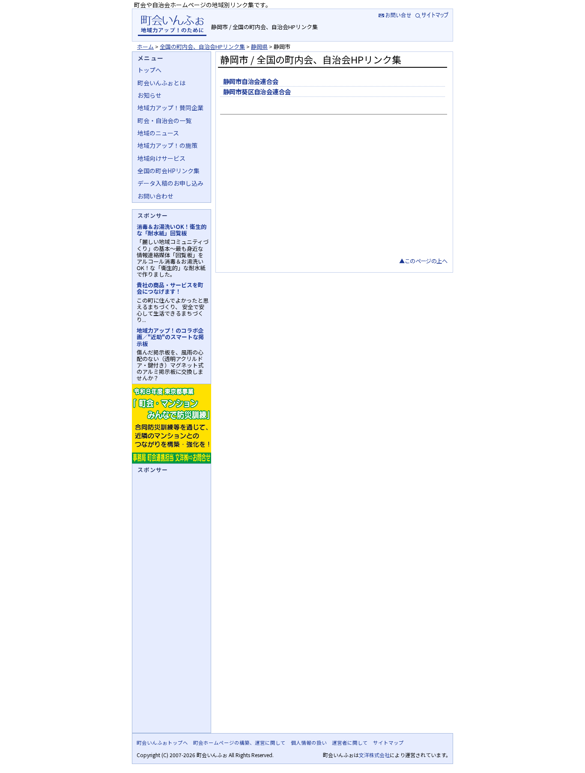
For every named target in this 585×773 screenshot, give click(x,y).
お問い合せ (394, 15)
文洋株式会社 (374, 754)
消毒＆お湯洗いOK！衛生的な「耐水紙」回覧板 (171, 230)
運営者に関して (350, 742)
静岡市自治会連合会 (251, 81)
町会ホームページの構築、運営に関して (239, 742)
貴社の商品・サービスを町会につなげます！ (170, 288)
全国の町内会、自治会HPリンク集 (202, 46)
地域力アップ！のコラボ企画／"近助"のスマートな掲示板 (170, 336)
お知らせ (149, 95)
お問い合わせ (155, 196)
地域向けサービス (161, 158)
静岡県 (259, 46)
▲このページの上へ (423, 261)
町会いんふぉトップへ (162, 742)
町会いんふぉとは (161, 82)
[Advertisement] (332, 192)
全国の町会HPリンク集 (168, 170)
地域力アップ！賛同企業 (170, 107)
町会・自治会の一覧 (164, 120)
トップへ (149, 70)
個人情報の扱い (309, 742)
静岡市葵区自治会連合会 (257, 91)
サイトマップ (433, 15)
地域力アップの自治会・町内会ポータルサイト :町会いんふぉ (172, 25)
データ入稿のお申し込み (170, 183)
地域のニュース (158, 133)
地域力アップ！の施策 (167, 145)
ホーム (145, 46)
